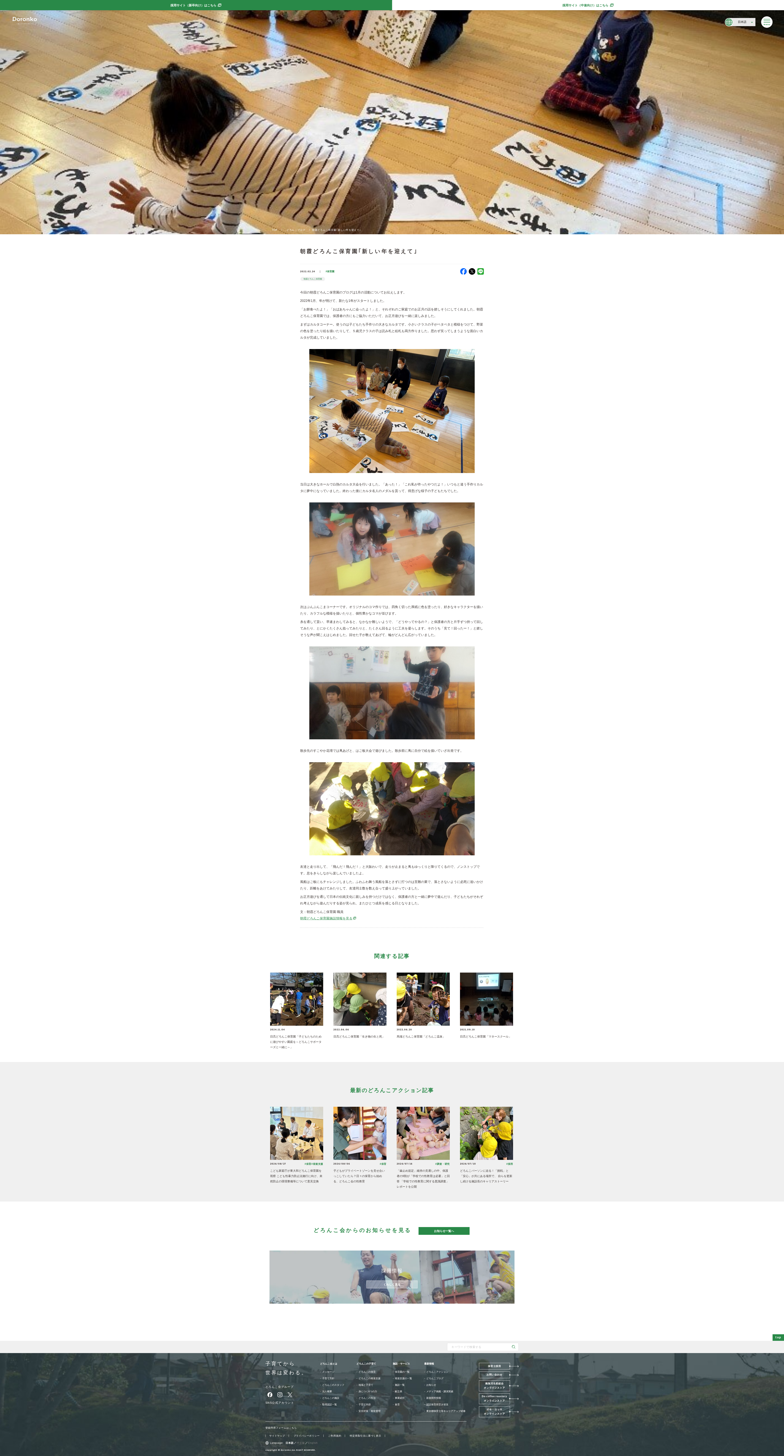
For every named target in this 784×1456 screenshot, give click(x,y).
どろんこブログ (296, 230)
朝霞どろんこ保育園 (313, 279)
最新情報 (429, 1363)
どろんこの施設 (330, 1398)
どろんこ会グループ (279, 1386)
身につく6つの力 (368, 1391)
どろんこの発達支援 (370, 1378)
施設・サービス (401, 1363)
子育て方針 (328, 1378)
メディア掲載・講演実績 (439, 1391)
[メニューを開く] (767, 22)
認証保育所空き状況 (437, 1404)
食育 (397, 1404)
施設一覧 (400, 1384)
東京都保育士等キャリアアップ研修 (446, 1411)
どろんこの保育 (367, 1371)
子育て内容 (365, 1404)
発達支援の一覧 (403, 1378)
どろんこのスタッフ (333, 1384)
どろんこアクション (437, 1371)
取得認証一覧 (329, 1404)
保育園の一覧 (402, 1371)
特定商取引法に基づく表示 (365, 1435)
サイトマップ (277, 1435)
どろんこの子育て (366, 1363)
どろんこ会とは (328, 1363)
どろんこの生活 (367, 1398)
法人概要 (327, 1391)
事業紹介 (400, 1398)
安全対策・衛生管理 (370, 1411)
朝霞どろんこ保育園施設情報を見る (328, 918)
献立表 (398, 1391)
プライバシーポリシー (307, 1435)
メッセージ (328, 1371)
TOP (275, 230)
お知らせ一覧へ (444, 1231)
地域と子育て (366, 1384)
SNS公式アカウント (279, 1402)
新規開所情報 (433, 1398)
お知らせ (431, 1384)
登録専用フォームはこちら (281, 1427)
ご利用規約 (334, 1435)
